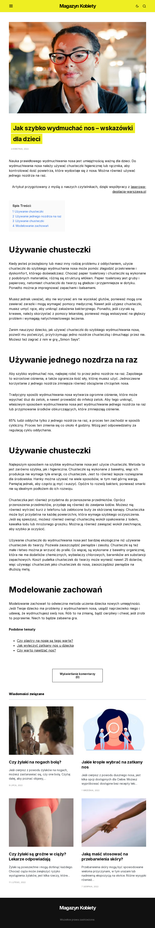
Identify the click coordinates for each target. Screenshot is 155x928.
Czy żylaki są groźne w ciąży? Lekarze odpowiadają (37, 856)
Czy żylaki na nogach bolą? (35, 762)
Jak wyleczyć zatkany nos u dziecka (45, 645)
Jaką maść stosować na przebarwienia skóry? (105, 856)
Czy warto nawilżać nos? (36, 650)
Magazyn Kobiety (77, 6)
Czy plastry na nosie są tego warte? (45, 641)
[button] (11, 6)
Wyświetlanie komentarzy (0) (77, 675)
